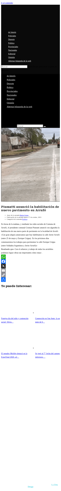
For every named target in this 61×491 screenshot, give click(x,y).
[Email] (30, 270)
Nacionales (12, 95)
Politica (10, 87)
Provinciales (12, 91)
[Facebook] (30, 261)
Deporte (10, 83)
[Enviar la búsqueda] (45, 126)
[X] (30, 266)
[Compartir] (30, 279)
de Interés (11, 76)
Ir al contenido (7, 3)
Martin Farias (24, 215)
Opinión (10, 103)
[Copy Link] (30, 275)
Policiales (11, 80)
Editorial (10, 99)
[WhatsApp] (30, 257)
